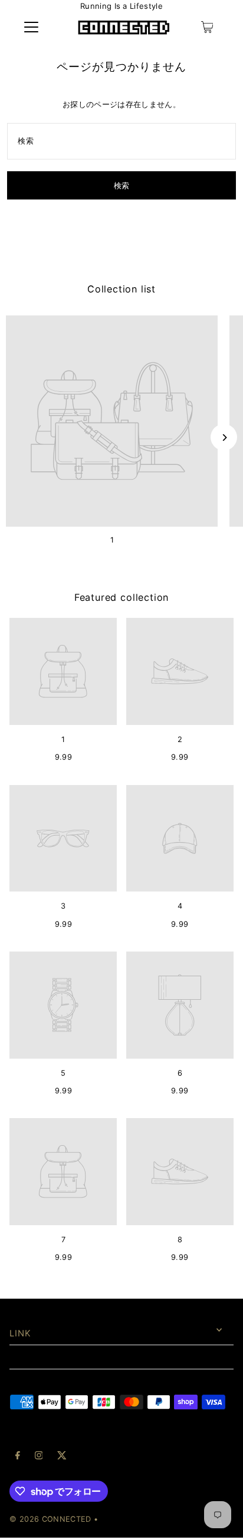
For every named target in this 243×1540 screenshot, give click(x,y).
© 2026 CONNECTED (50, 1519)
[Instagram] (39, 1457)
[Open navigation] (31, 27)
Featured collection (121, 597)
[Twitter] (62, 1457)
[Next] (224, 437)
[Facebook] (17, 1457)
